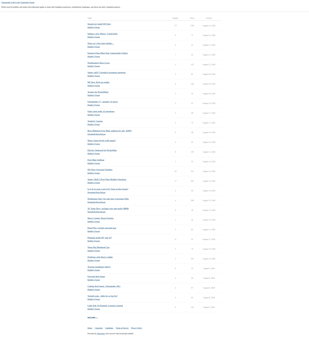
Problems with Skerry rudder (100, 257)
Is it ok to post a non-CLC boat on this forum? (108, 189)
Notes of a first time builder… (101, 43)
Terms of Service (122, 328)
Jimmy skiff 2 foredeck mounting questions (107, 72)
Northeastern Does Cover (99, 63)
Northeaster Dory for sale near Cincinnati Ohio (108, 199)
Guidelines (109, 328)
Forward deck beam (96, 276)
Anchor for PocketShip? (98, 92)
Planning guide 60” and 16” (100, 237)
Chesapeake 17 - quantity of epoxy (103, 101)
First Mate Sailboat (96, 160)
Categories (99, 328)
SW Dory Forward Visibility (100, 169)
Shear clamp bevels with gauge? (102, 140)
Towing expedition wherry (99, 267)
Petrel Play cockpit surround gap (102, 228)
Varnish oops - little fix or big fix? (103, 296)
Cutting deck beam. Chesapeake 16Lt (104, 286)
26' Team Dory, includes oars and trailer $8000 (108, 208)
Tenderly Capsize (95, 121)
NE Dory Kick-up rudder (98, 82)
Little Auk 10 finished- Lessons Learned (105, 305)
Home (90, 328)
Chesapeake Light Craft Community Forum (17, 2)
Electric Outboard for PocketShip (102, 150)
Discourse (101, 334)
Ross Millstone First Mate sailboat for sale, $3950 (109, 131)
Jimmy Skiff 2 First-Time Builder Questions (107, 179)
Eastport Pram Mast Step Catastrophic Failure (108, 53)
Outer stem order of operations (101, 111)
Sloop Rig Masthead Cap (98, 247)
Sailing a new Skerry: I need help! (103, 34)
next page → (93, 317)
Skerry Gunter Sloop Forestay (101, 218)
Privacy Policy (136, 328)
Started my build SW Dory (99, 24)
